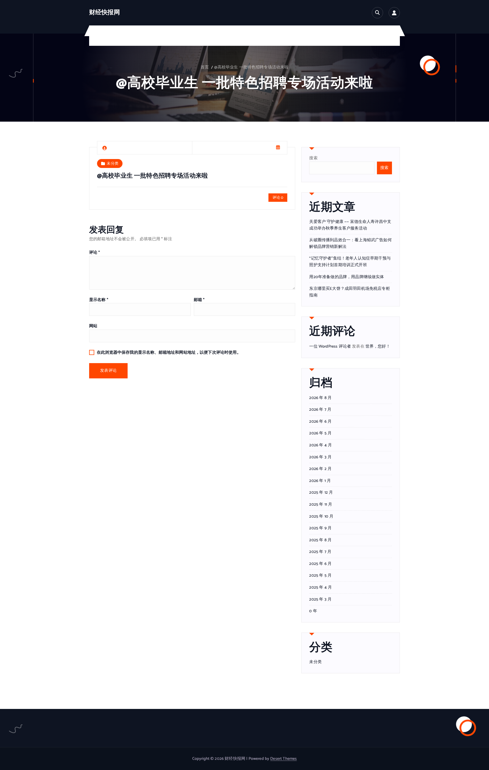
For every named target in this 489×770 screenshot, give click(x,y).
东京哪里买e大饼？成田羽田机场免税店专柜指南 (349, 292)
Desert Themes (283, 758)
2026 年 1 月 (320, 481)
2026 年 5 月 (320, 433)
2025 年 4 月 (320, 587)
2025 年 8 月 (320, 540)
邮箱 (199, 299)
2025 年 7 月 (320, 552)
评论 (94, 252)
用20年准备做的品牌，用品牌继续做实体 (346, 277)
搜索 (313, 158)
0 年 (313, 611)
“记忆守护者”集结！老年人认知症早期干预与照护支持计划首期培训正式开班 (349, 261)
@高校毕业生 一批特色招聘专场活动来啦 (251, 67)
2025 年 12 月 (321, 492)
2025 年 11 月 (320, 504)
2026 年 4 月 (320, 445)
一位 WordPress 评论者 (330, 346)
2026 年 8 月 (320, 398)
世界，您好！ (377, 346)
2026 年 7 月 (320, 409)
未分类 (112, 163)
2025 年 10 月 (321, 516)
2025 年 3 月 (320, 599)
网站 (93, 326)
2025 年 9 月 (320, 528)
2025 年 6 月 (320, 564)
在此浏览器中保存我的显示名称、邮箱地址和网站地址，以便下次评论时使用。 (169, 352)
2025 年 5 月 (320, 575)
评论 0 (278, 197)
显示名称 (98, 299)
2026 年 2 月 (320, 469)
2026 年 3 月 (320, 457)
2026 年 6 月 (320, 421)
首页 (205, 67)
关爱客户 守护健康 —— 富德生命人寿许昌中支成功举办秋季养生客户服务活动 (350, 225)
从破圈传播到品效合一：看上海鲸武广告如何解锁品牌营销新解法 (350, 243)
